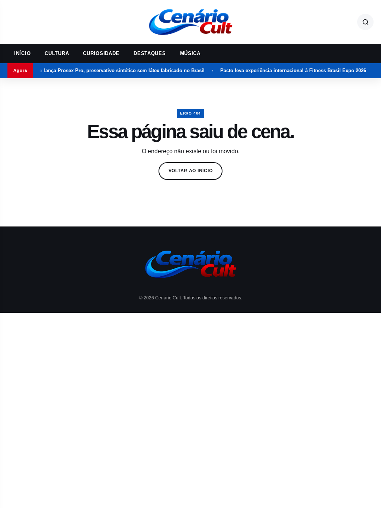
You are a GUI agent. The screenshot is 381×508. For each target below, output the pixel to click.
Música (190, 53)
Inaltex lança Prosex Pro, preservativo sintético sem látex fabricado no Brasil (109, 70)
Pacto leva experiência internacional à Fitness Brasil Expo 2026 (286, 70)
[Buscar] (365, 22)
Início (22, 53)
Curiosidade (101, 53)
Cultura (57, 53)
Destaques (150, 53)
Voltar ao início (191, 170)
